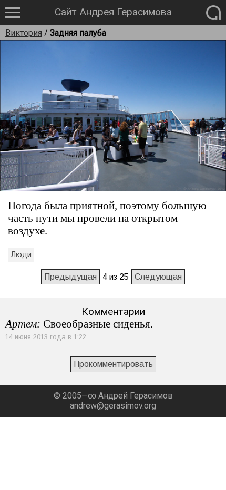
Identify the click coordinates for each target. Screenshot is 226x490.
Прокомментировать (113, 364)
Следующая (158, 276)
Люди (21, 254)
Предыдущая (70, 276)
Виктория (23, 33)
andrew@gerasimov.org (113, 406)
